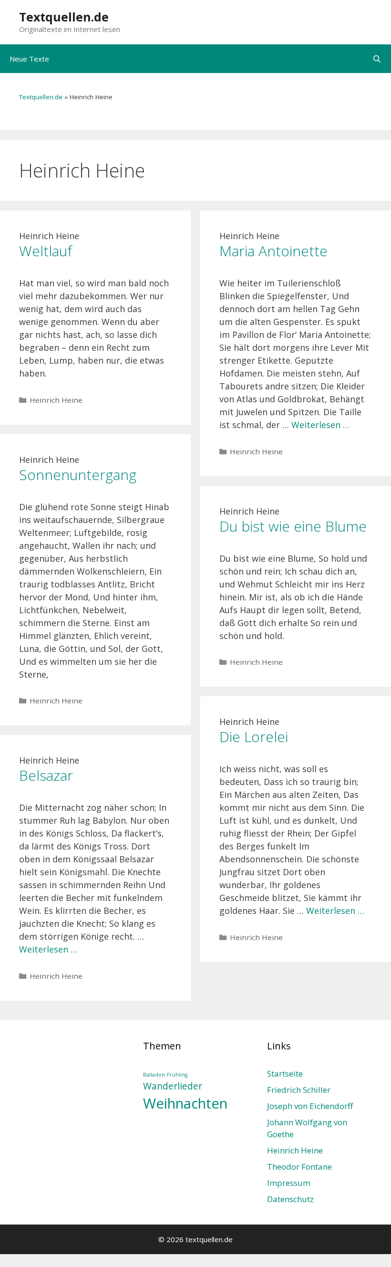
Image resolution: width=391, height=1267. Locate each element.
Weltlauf (45, 251)
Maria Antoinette (273, 251)
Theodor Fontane (299, 1166)
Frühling (177, 1074)
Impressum (288, 1182)
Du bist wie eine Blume (293, 526)
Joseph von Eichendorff (310, 1105)
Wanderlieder (172, 1086)
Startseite (285, 1073)
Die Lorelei (253, 736)
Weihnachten (185, 1103)
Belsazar (46, 775)
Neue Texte (29, 58)
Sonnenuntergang (77, 474)
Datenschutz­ (290, 1199)
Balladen (154, 1074)
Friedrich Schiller (298, 1089)
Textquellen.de (64, 17)
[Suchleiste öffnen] (377, 58)
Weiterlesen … (320, 424)
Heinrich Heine (56, 400)
